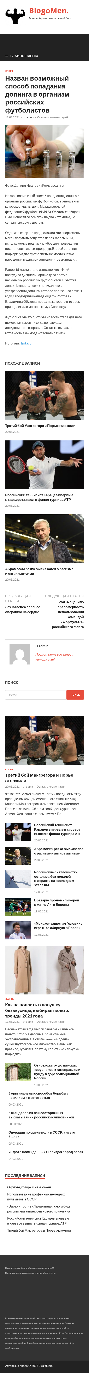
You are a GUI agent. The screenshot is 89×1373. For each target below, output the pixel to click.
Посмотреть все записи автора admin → (54, 656)
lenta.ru (26, 343)
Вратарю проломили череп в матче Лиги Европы (56, 902)
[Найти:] (44, 695)
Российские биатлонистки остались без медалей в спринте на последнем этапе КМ (56, 878)
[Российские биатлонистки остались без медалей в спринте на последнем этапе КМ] (18, 887)
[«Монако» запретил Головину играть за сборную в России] (18, 938)
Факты (9, 999)
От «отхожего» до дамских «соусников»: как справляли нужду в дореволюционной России (57, 1071)
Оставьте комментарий (52, 117)
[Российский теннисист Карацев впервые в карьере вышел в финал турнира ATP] (44, 490)
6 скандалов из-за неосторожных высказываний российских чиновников (41, 1115)
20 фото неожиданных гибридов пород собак (45, 1152)
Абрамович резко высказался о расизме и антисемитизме (58, 851)
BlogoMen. (49, 10)
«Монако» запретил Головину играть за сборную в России (58, 925)
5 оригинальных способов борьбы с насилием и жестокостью (38, 1095)
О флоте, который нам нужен (29, 1187)
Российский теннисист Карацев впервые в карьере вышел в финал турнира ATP (39, 497)
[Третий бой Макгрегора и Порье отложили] (44, 421)
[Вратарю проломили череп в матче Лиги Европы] (18, 915)
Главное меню (24, 56)
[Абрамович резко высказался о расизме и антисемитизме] (44, 564)
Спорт (9, 71)
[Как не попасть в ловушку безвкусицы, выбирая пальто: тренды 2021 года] (44, 995)
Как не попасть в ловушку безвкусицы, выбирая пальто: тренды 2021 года (37, 1010)
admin (30, 117)
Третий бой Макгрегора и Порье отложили (40, 425)
